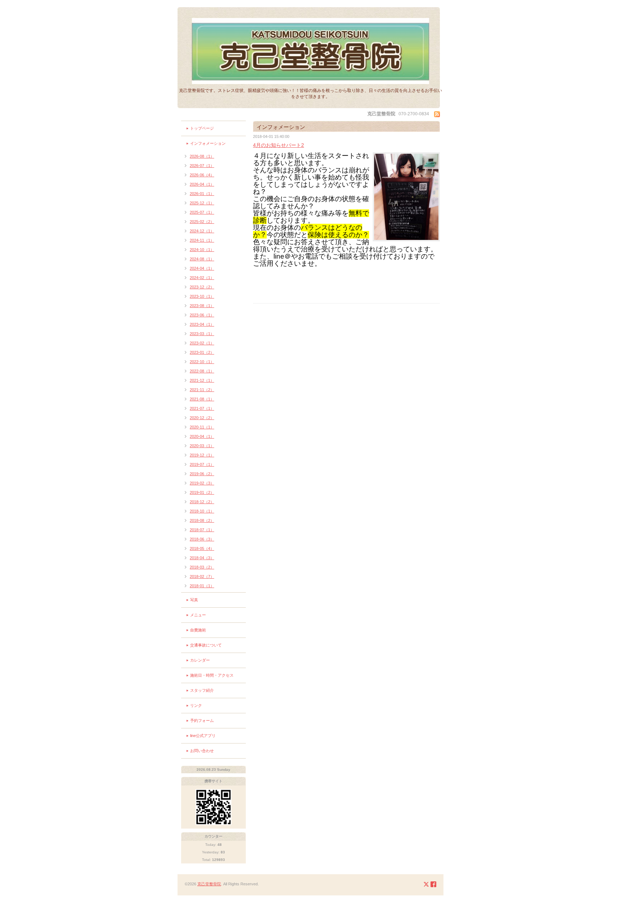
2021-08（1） (202, 399)
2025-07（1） (202, 212)
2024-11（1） (202, 240)
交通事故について (206, 645)
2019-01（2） (202, 492)
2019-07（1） (202, 464)
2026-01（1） (202, 193)
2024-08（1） (202, 259)
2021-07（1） (202, 408)
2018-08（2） (202, 520)
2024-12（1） (202, 231)
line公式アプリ (203, 735)
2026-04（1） (202, 184)
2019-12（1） (202, 455)
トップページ (202, 128)
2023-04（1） (202, 324)
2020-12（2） (202, 418)
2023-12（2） (202, 287)
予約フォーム (202, 720)
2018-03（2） (202, 567)
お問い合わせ (202, 751)
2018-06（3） (202, 539)
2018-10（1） (202, 511)
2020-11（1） (202, 427)
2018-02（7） (202, 576)
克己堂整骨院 (209, 884)
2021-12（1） (202, 380)
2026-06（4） (202, 175)
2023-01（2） (202, 352)
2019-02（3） (202, 483)
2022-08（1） (202, 371)
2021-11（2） (202, 390)
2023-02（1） (202, 343)
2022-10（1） (202, 362)
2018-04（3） (202, 558)
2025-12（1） (202, 203)
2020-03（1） (202, 446)
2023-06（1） (202, 315)
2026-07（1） (202, 165)
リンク (196, 705)
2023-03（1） (202, 334)
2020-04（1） (202, 436)
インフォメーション (208, 143)
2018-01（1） (202, 586)
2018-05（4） (202, 548)
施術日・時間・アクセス (212, 675)
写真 (194, 600)
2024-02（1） (202, 277)
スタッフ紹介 (202, 690)
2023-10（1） (202, 296)
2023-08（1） (202, 305)
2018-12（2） (202, 502)
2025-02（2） (202, 221)
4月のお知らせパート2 (278, 145)
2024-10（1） (202, 249)
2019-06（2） (202, 474)
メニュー (198, 615)
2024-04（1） (202, 268)
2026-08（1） (202, 156)
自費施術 (198, 630)
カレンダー (200, 660)
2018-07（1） (202, 530)
